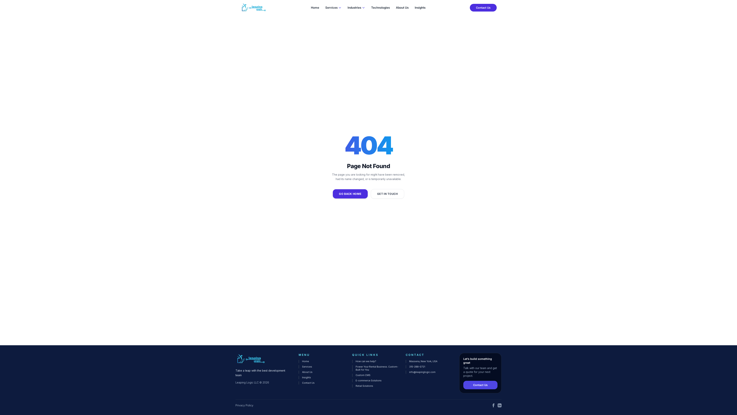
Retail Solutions (364, 385)
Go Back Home (350, 193)
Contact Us (483, 7)
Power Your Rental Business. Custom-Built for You (377, 368)
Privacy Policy (244, 405)
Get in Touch (387, 193)
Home (315, 7)
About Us (402, 7)
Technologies (380, 7)
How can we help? (366, 361)
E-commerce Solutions (369, 380)
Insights (420, 7)
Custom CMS (363, 375)
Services (331, 7)
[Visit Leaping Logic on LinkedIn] (500, 405)
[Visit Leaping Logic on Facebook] (493, 405)
